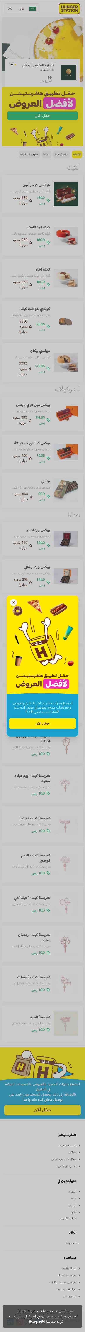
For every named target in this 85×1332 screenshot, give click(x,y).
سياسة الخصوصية (42, 1321)
